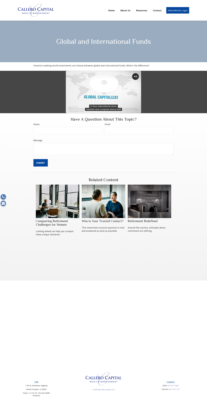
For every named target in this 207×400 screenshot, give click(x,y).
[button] (111, 10)
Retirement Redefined (143, 221)
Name (36, 124)
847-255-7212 (174, 389)
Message (37, 140)
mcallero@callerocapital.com (103, 389)
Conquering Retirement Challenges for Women (52, 222)
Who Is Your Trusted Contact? (102, 221)
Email (107, 124)
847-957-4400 (173, 385)
